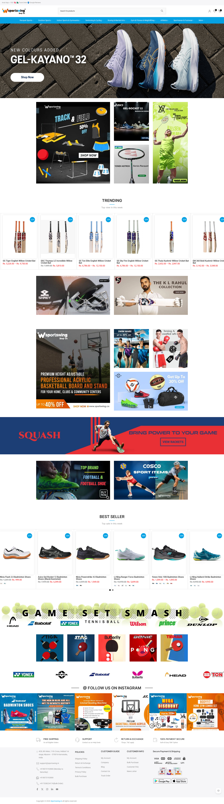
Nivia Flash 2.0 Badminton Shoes (15, 577)
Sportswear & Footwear (183, 20)
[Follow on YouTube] (57, 789)
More (201, 20)
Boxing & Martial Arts (116, 20)
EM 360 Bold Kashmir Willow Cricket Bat (32, 262)
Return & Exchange (82, 763)
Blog (103, 767)
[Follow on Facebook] (37, 789)
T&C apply (130, 742)
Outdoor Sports (44, 20)
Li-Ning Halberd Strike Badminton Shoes (205, 578)
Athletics (163, 20)
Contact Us (105, 771)
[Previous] (2, 711)
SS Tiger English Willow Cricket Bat (146, 261)
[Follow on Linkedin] (52, 789)
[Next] (221, 711)
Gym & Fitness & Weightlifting (142, 20)
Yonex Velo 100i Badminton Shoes (168, 577)
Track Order (23, 2)
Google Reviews (35, 2)
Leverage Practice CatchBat (67, 261)
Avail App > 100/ (8, 2)
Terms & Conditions (83, 767)
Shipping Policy (81, 759)
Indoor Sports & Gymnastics (68, 20)
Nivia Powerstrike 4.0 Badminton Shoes (91, 578)
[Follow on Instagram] (47, 789)
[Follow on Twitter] (42, 789)
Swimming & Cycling (93, 20)
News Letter (132, 771)
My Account (106, 758)
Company (105, 762)
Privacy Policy (80, 772)
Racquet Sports (26, 20)
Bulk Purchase (81, 776)
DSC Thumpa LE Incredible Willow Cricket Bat (183, 262)
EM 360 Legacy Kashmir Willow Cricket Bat (106, 262)
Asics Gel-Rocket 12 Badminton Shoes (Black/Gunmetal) (52, 578)
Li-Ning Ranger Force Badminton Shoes (129, 578)
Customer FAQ (133, 767)
